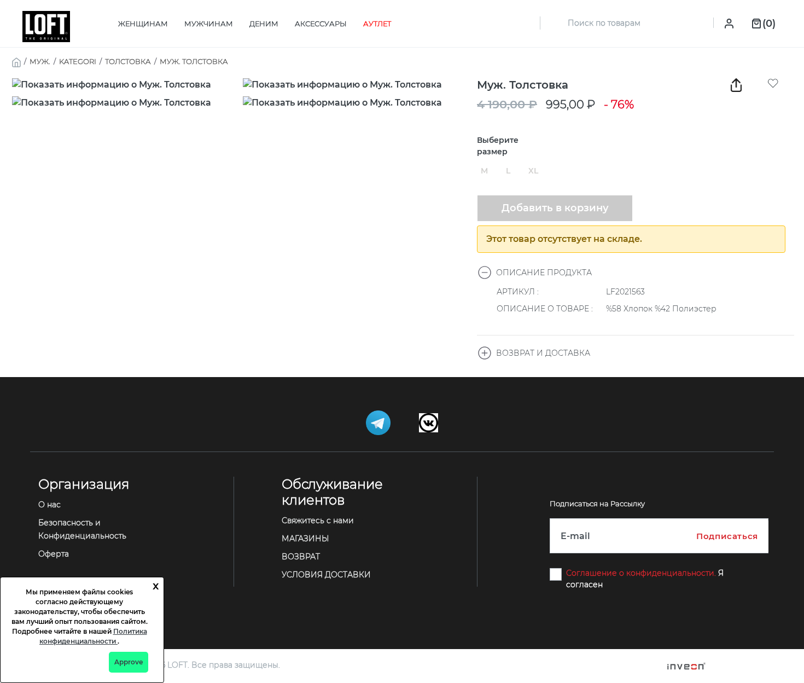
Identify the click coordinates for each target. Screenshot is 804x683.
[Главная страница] (46, 26)
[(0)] (756, 23)
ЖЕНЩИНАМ (143, 23)
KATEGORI (77, 61)
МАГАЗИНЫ (305, 538)
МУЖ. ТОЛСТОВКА (194, 61)
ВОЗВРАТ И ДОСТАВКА (543, 353)
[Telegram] (379, 422)
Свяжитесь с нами (318, 520)
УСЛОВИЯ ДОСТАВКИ (326, 575)
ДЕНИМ (263, 23)
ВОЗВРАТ (301, 557)
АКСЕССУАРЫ (321, 23)
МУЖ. (40, 61)
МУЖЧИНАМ (208, 23)
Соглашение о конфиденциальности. (642, 573)
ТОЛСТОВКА (128, 61)
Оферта (53, 554)
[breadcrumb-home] (16, 61)
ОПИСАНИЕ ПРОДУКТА (544, 272)
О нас (49, 505)
